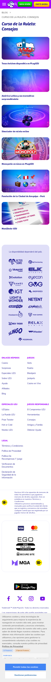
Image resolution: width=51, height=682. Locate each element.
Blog (5, 12)
